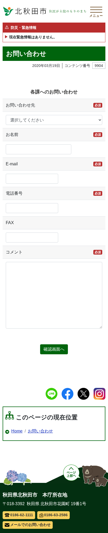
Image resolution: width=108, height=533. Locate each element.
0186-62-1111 (21, 515)
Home (17, 431)
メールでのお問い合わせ (30, 525)
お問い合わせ (40, 431)
